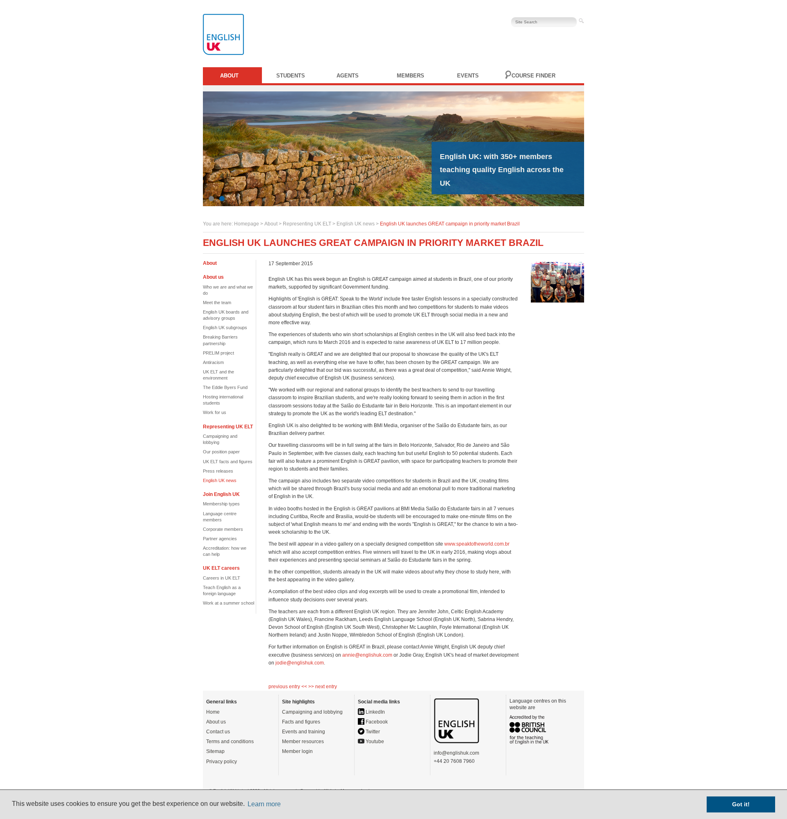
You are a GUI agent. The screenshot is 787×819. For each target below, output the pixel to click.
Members (410, 76)
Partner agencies (220, 538)
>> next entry (322, 686)
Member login (297, 751)
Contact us (218, 732)
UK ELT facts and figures (227, 461)
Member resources (303, 741)
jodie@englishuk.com (299, 663)
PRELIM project (218, 352)
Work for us (214, 412)
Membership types (221, 503)
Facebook (376, 722)
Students (290, 76)
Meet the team (217, 302)
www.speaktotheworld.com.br (477, 544)
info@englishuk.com (456, 753)
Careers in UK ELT (221, 578)
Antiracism (213, 362)
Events (468, 76)
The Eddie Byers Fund (225, 387)
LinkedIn (374, 712)
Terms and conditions (230, 741)
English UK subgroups (225, 327)
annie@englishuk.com (367, 655)
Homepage (246, 224)
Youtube (374, 741)
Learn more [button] (264, 804)
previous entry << (288, 686)
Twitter (372, 732)
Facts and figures (301, 722)
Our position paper (221, 451)
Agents (348, 76)
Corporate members (223, 529)
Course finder (533, 76)
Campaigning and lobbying (312, 712)
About (229, 76)
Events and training (303, 732)
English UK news (356, 224)
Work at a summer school (228, 603)
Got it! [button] (741, 804)
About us (216, 722)
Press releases (218, 471)
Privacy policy (221, 761)
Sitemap (215, 751)
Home (213, 712)
